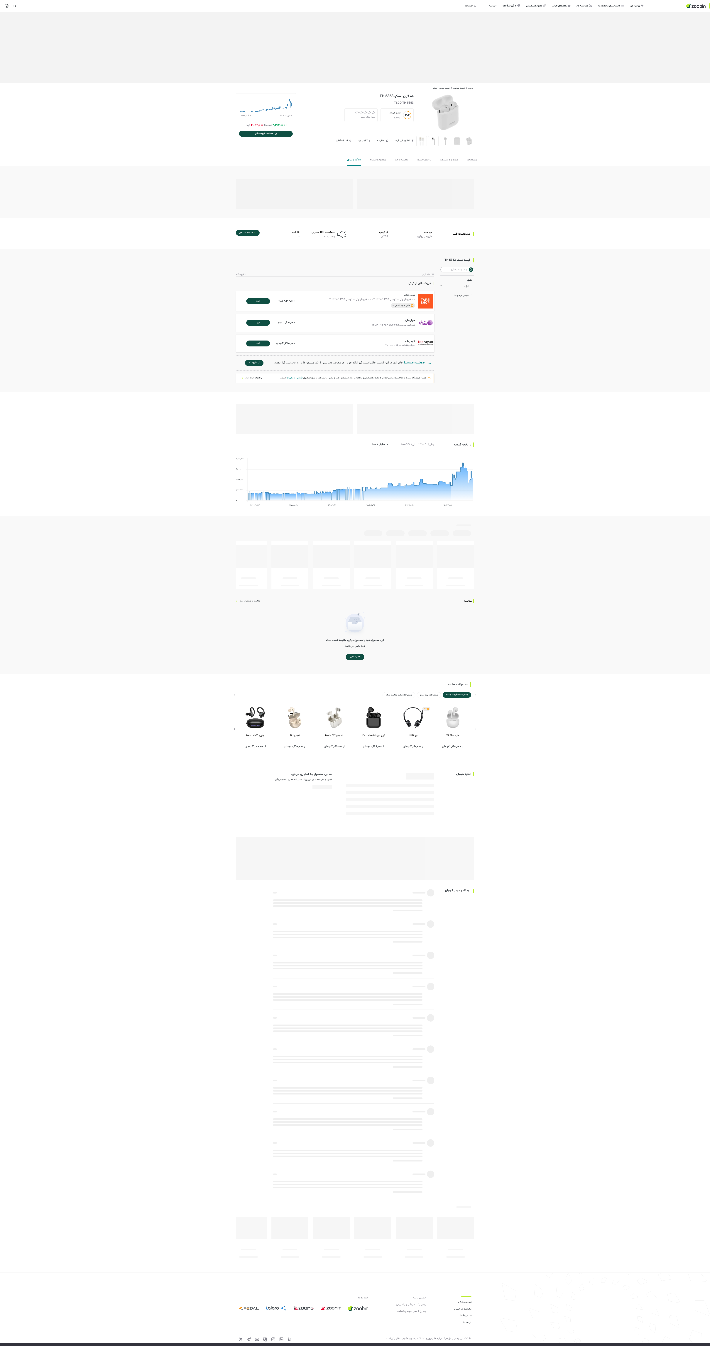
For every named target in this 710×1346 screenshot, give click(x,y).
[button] (336, 301)
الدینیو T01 (295, 735)
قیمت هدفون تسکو (441, 88)
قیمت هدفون (459, 88)
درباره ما (467, 1322)
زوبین (470, 88)
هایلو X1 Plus (452, 735)
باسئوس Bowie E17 (334, 735)
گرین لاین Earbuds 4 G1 (373, 735)
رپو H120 (413, 735)
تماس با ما (465, 1315)
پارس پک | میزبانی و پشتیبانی (411, 1304)
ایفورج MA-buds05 (255, 735)
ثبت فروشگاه (464, 1302)
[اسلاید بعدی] (234, 729)
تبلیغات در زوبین (462, 1309)
